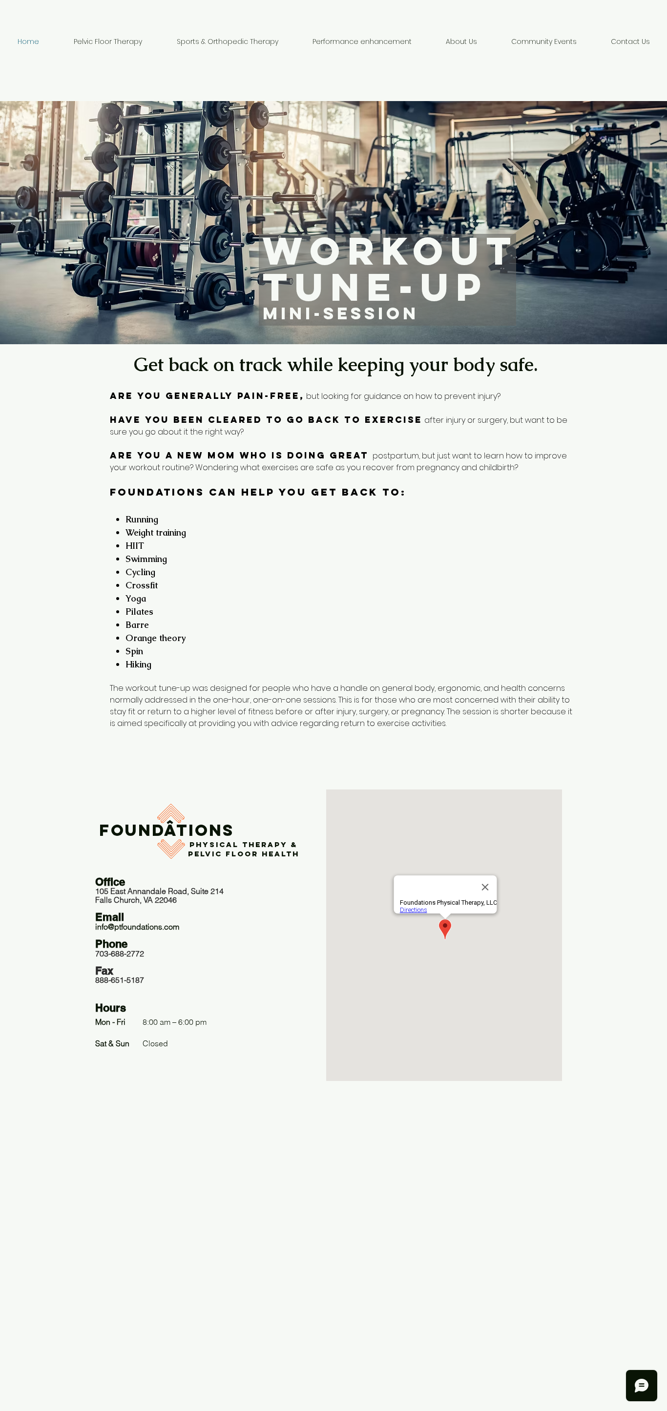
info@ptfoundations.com (137, 927)
